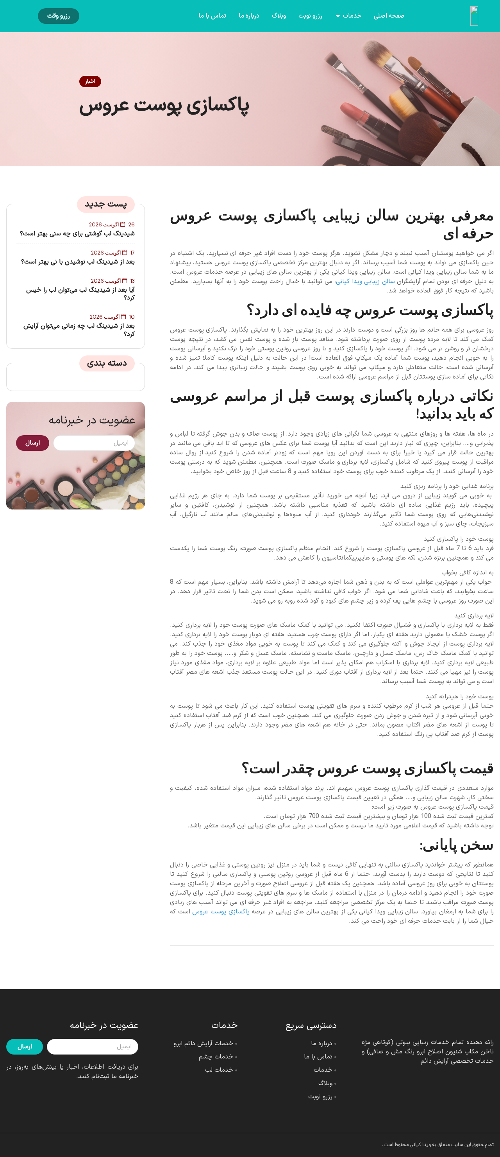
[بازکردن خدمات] (338, 16)
